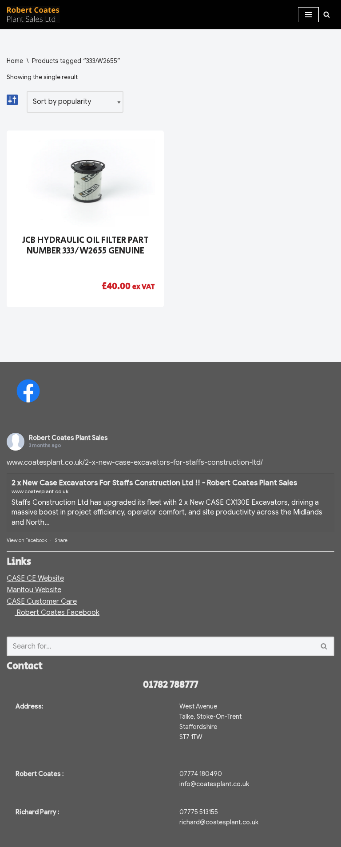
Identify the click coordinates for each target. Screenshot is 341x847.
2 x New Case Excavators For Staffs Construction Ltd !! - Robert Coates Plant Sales (154, 483)
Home (15, 61)
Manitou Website (34, 590)
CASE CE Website (35, 578)
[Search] (326, 14)
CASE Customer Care (42, 601)
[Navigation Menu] (308, 14)
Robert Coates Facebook (57, 612)
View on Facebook (27, 540)
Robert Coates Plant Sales (68, 438)
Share (61, 540)
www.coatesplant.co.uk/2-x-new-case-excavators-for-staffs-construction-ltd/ (135, 462)
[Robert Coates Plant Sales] (33, 14)
